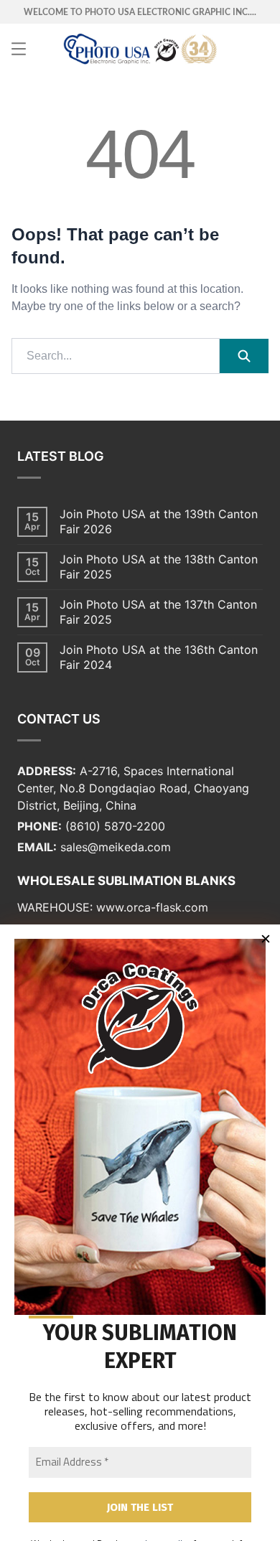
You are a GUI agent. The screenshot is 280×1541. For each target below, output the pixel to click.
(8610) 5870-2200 (115, 826)
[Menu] (19, 49)
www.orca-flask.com (152, 907)
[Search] (244, 356)
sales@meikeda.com (115, 847)
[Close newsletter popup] (265, 939)
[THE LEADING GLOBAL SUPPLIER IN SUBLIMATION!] (140, 48)
